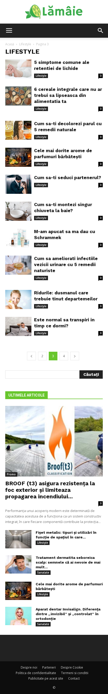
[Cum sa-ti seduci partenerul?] (18, 184)
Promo (11, 474)
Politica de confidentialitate (36, 673)
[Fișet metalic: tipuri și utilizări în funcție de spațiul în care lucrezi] (18, 539)
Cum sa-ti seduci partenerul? (67, 177)
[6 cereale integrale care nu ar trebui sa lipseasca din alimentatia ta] (18, 96)
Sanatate (43, 572)
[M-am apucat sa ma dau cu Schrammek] (18, 238)
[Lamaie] (54, 12)
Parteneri (49, 667)
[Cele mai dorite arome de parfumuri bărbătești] (18, 157)
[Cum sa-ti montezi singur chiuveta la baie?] (18, 211)
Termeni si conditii (74, 673)
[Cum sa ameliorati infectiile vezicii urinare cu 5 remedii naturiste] (18, 265)
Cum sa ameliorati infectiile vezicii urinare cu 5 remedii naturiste (66, 264)
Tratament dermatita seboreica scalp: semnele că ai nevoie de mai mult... (68, 562)
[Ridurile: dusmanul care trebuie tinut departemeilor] (18, 299)
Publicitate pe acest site (45, 678)
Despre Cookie (72, 667)
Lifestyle (25, 44)
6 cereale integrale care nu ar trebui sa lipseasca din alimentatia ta (68, 95)
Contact (74, 678)
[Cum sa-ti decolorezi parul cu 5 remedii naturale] (18, 130)
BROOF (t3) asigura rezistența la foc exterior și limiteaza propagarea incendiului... (50, 490)
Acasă (9, 44)
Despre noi (29, 667)
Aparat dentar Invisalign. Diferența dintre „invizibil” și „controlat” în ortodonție (68, 614)
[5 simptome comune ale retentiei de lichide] (18, 69)
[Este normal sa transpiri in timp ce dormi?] (18, 326)
